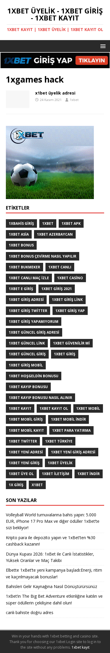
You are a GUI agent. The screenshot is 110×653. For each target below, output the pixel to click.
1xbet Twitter (23, 441)
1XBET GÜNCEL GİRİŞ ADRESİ (34, 332)
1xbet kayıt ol (54, 408)
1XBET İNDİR (88, 473)
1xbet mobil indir (68, 419)
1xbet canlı (59, 267)
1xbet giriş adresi (26, 299)
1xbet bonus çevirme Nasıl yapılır (42, 256)
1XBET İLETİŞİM (55, 473)
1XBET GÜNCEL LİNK (27, 343)
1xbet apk (71, 223)
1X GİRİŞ (16, 484)
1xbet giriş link (67, 299)
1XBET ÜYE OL (21, 473)
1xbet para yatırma (71, 430)
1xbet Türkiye (58, 441)
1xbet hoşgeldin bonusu (33, 375)
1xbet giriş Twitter (28, 310)
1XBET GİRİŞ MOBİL (26, 365)
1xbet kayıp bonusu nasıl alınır (40, 397)
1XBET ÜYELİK (60, 462)
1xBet (47, 223)
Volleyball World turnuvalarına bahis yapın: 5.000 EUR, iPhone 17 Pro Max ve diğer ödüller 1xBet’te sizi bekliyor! (52, 521)
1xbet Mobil (88, 408)
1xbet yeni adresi (26, 452)
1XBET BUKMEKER (24, 267)
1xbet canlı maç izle (29, 277)
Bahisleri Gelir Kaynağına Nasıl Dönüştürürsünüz (52, 586)
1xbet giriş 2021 (56, 288)
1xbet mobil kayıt (26, 430)
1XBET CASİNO (70, 277)
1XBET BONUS (21, 245)
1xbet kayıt (20, 408)
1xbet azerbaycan (55, 234)
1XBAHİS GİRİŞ (21, 223)
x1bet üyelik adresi (55, 93)
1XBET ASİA (19, 234)
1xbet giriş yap (70, 310)
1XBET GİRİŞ (64, 354)
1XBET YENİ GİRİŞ (24, 462)
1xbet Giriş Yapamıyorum (33, 321)
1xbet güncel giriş (27, 354)
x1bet (37, 484)
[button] (102, 46)
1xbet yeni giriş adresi (73, 452)
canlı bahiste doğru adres (29, 612)
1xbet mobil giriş (26, 419)
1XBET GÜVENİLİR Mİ (71, 343)
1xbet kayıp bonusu (28, 386)
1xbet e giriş (21, 288)
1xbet (74, 99)
